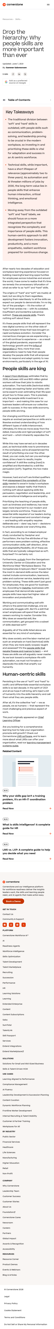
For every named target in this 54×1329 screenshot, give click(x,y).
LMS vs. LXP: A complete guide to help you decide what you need (25, 844)
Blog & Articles (10, 1275)
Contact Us (8, 914)
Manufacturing (10, 1157)
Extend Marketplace (12, 1051)
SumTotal (7, 1025)
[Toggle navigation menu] (47, 4)
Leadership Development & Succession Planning (26, 1095)
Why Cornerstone (11, 1185)
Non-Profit (8, 1173)
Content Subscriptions (13, 1014)
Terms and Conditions (14, 1317)
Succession (8, 977)
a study (21, 559)
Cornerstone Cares (12, 1217)
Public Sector (9, 1136)
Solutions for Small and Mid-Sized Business (23, 1063)
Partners (7, 1233)
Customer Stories (11, 1201)
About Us (7, 1207)
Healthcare (8, 1147)
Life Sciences (9, 1152)
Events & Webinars (11, 1269)
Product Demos (10, 1264)
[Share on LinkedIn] (19, 74)
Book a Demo (13, 901)
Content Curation (11, 1100)
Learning (7, 998)
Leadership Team (11, 1191)
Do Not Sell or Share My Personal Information (25, 1324)
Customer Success (12, 1196)
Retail (5, 1168)
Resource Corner (11, 1259)
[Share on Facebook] (13, 74)
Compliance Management (15, 1084)
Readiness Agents (11, 946)
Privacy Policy (11, 1303)
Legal (6, 1296)
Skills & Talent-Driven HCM (15, 1069)
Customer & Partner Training (16, 1121)
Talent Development (12, 961)
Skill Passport (9, 1035)
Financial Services (11, 1142)
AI (3, 940)
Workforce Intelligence (13, 951)
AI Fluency (7, 1089)
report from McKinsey (16, 376)
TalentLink (7, 1030)
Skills (17, 19)
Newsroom (8, 1222)
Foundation (8, 1212)
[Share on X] (25, 74)
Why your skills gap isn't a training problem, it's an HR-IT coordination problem (26, 756)
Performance (9, 983)
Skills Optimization (11, 956)
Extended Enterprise (12, 1004)
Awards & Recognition (13, 1243)
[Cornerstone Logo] (13, 4)
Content (6, 1009)
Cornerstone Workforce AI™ (15, 935)
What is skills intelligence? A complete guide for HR (26, 819)
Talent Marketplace (12, 967)
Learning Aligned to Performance (18, 1079)
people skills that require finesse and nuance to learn (24, 650)
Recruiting (8, 972)
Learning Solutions (11, 993)
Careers (6, 1228)
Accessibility (9, 1249)
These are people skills (24, 315)
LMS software (24, 736)
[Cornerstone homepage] (27, 882)
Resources (8, 19)
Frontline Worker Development (17, 1110)
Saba (5, 1019)
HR (4, 988)
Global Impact (9, 1238)
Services (7, 1041)
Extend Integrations (12, 1046)
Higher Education (11, 1163)
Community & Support (13, 919)
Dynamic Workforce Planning (16, 1105)
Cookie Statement (12, 1310)
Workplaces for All (11, 1126)
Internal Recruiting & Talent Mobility (20, 1116)
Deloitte (26, 588)
